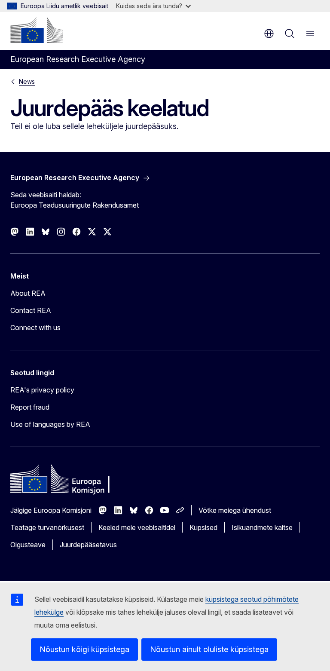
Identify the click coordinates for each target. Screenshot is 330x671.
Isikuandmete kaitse (262, 527)
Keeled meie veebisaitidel (136, 527)
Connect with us (35, 327)
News (27, 81)
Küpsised (203, 527)
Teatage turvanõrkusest (47, 527)
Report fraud (29, 407)
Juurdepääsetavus (88, 544)
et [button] (269, 33)
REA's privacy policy (42, 390)
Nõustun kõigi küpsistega (84, 649)
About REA (28, 293)
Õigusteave (28, 544)
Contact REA (30, 310)
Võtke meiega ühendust (235, 510)
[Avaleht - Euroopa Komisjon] (36, 30)
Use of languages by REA (50, 424)
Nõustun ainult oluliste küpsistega (209, 649)
